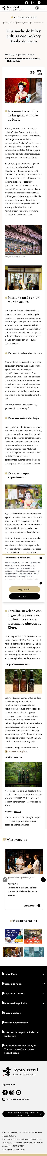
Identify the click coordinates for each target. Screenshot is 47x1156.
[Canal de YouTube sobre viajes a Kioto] (39, 2)
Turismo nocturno (38, 23)
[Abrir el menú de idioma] (37, 8)
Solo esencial (24, 596)
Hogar (9, 55)
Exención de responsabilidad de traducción (21, 1034)
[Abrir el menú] (43, 8)
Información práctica (15, 1003)
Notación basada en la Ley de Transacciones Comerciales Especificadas (20, 1049)
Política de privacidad (16, 1022)
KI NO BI (17, 811)
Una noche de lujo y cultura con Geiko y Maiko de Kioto (23, 59)
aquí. (27, 408)
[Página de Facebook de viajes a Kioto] (26, 2)
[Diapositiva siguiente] (43, 879)
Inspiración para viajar (25, 55)
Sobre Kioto (10, 974)
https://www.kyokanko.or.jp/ (13, 1149)
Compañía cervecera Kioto (26, 747)
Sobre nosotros (12, 1012)
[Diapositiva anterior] (5, 879)
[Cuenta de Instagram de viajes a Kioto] (32, 2)
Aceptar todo (24, 589)
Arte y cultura (9, 23)
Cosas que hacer (13, 983)
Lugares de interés (14, 993)
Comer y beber (23, 23)
